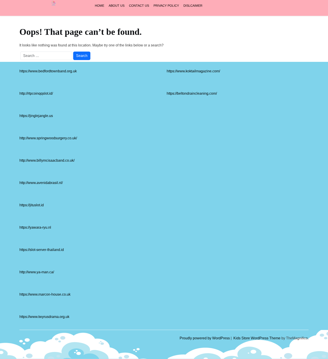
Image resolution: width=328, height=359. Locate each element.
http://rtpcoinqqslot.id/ (36, 93)
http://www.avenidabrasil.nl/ (41, 183)
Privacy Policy (166, 5)
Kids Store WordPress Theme (257, 338)
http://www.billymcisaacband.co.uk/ (47, 160)
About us (117, 5)
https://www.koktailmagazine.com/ (193, 71)
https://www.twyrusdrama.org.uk (44, 317)
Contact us (139, 5)
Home (99, 5)
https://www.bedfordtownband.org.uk (48, 71)
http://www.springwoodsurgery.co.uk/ (48, 138)
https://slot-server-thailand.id (41, 250)
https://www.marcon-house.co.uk (45, 294)
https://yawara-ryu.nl (35, 227)
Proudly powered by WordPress (205, 338)
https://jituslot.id (31, 205)
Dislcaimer (192, 5)
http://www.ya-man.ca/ (36, 272)
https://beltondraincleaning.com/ (192, 93)
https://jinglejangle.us (36, 116)
